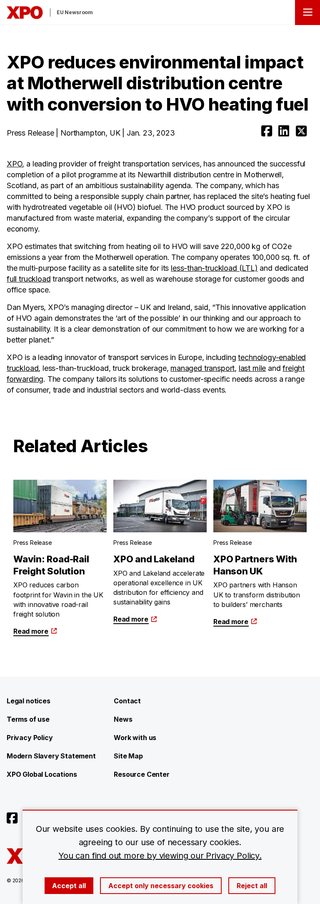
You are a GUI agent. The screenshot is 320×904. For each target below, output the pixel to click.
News (123, 719)
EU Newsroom (75, 12)
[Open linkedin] (283, 130)
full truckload (28, 278)
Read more (30, 631)
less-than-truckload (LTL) (214, 268)
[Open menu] (307, 12)
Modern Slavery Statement (51, 756)
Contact (127, 701)
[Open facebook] (266, 130)
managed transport (202, 368)
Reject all (252, 885)
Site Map (128, 756)
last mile (252, 368)
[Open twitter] (301, 130)
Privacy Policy (29, 737)
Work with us (135, 737)
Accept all (69, 885)
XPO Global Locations (42, 774)
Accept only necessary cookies (160, 885)
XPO (14, 163)
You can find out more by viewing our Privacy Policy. (160, 856)
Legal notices (28, 701)
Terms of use (28, 719)
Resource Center (141, 774)
